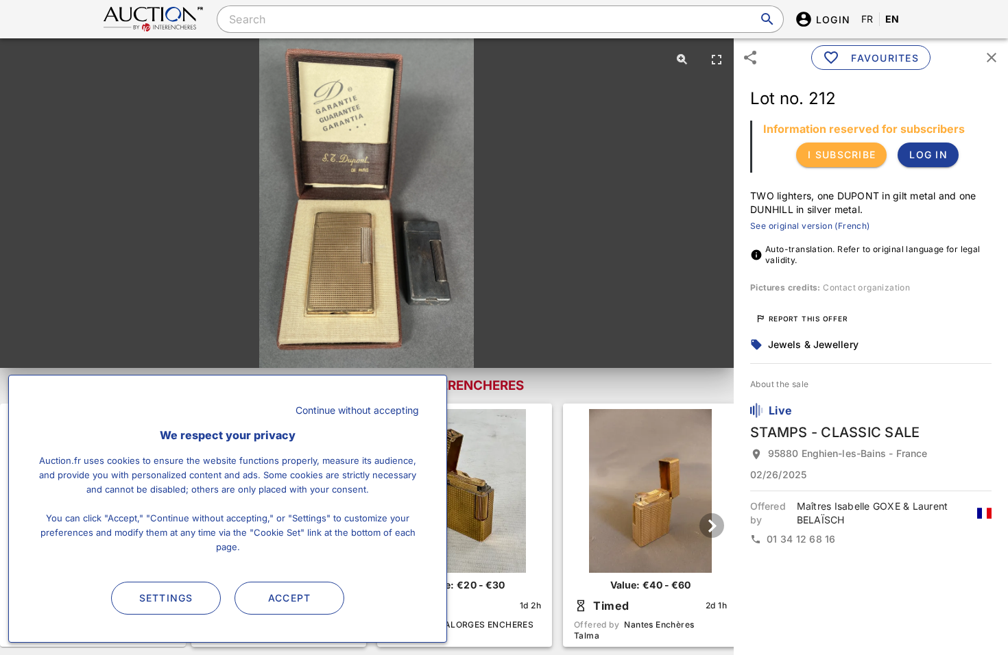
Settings (166, 598)
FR (867, 19)
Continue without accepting (357, 410)
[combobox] (500, 19)
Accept (289, 598)
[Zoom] (682, 58)
